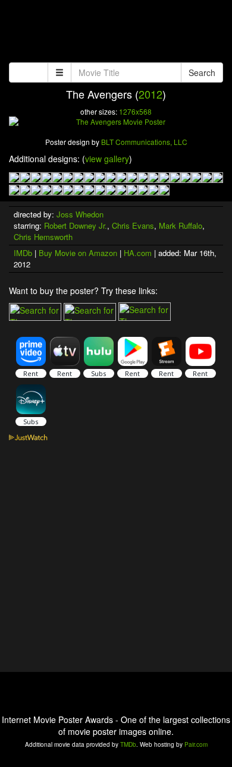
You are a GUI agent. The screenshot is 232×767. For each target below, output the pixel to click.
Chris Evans (133, 225)
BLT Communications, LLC (144, 142)
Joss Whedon (80, 214)
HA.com (138, 252)
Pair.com (196, 744)
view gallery (107, 159)
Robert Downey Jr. (75, 225)
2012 (150, 94)
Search (202, 72)
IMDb (23, 252)
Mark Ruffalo (180, 225)
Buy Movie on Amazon (78, 252)
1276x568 (135, 111)
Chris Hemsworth (43, 236)
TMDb (128, 744)
